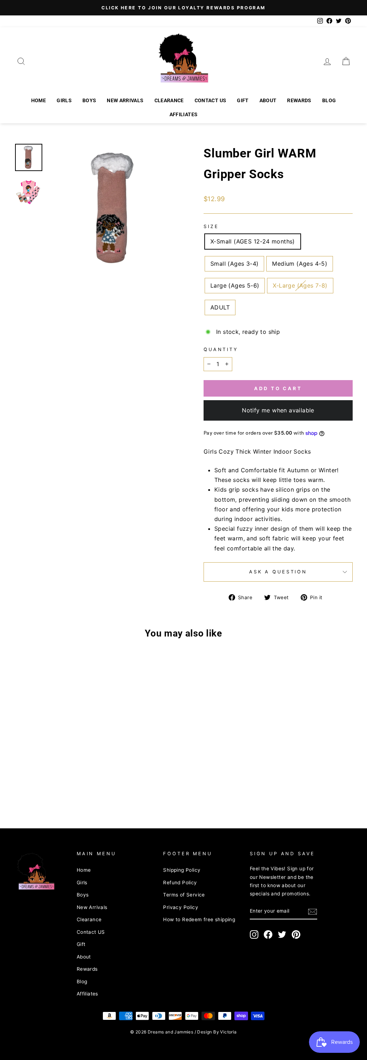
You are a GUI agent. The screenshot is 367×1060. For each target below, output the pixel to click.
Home (38, 100)
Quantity (221, 349)
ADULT (220, 307)
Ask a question (278, 571)
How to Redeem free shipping (199, 919)
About (268, 100)
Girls (64, 100)
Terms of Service (184, 895)
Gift (242, 100)
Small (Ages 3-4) (234, 263)
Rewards (299, 100)
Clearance (169, 100)
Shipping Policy (181, 870)
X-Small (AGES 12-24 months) (252, 241)
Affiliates (184, 114)
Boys (89, 100)
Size (211, 226)
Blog (329, 100)
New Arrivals (125, 100)
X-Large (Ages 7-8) (300, 285)
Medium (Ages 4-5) (299, 263)
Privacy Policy (180, 907)
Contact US (211, 100)
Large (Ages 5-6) (234, 285)
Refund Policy (180, 882)
